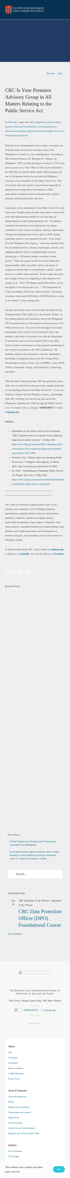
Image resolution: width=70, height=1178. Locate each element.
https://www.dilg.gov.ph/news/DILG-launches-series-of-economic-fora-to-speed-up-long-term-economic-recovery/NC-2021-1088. (37, 448)
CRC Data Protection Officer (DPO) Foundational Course (40, 918)
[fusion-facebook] (23, 1030)
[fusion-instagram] (35, 1030)
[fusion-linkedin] (29, 1030)
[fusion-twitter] (41, 1030)
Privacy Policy (14, 1079)
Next (60, 73)
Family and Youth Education (25, 126)
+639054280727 (30, 1010)
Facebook (58, 554)
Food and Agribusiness (47, 126)
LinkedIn (24, 554)
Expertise (9, 126)
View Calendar (15, 934)
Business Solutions (16, 1068)
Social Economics (15, 1123)
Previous (50, 73)
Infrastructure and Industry (16, 131)
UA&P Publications (16, 1073)
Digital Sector (41, 122)
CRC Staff (12, 122)
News (62, 131)
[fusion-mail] (47, 1030)
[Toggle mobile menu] (63, 10)
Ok (59, 1169)
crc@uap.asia (56, 549)
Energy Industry (54, 122)
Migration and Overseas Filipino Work (43, 131)
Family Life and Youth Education (21, 1128)
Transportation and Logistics (16, 135)
